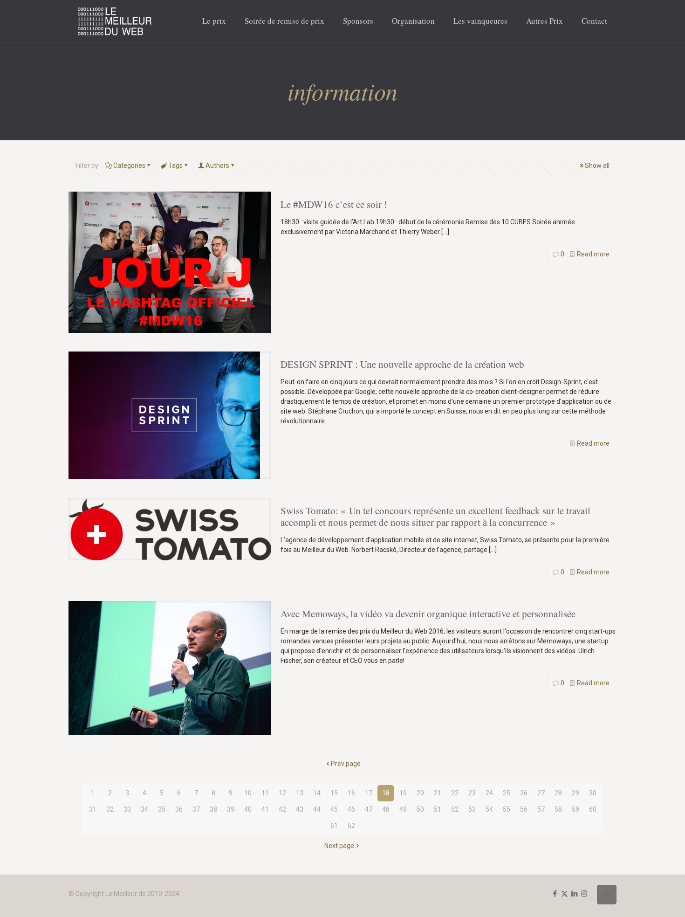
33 (127, 809)
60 (592, 809)
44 (317, 809)
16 (351, 793)
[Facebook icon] (554, 893)
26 (523, 793)
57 (541, 809)
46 (351, 809)
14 (317, 793)
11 (265, 793)
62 (351, 825)
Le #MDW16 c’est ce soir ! (334, 204)
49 (403, 809)
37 (196, 809)
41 (265, 809)
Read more (593, 254)
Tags (175, 165)
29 (575, 793)
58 (558, 809)
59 (575, 809)
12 (282, 793)
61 (334, 825)
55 (506, 809)
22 (455, 793)
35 (161, 809)
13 (299, 793)
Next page (339, 845)
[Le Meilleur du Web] (115, 21)
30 (592, 793)
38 (213, 809)
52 (455, 809)
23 (472, 793)
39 (230, 809)
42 (282, 809)
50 (420, 809)
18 (386, 793)
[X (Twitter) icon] (564, 893)
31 (92, 809)
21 (437, 793)
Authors (217, 165)
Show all (597, 165)
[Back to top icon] (606, 894)
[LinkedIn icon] (574, 893)
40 (248, 809)
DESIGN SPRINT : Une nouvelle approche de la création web (402, 364)
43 (299, 809)
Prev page (346, 763)
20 (420, 793)
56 (523, 809)
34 (144, 809)
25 (506, 793)
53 (472, 809)
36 (179, 809)
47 (368, 809)
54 (489, 809)
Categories (129, 165)
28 (558, 793)
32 (110, 809)
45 (334, 809)
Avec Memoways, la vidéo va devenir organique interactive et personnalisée (428, 613)
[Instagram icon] (584, 893)
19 (403, 793)
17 (368, 793)
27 (541, 793)
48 (386, 809)
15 (334, 793)
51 (437, 809)
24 (489, 793)
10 (248, 793)
